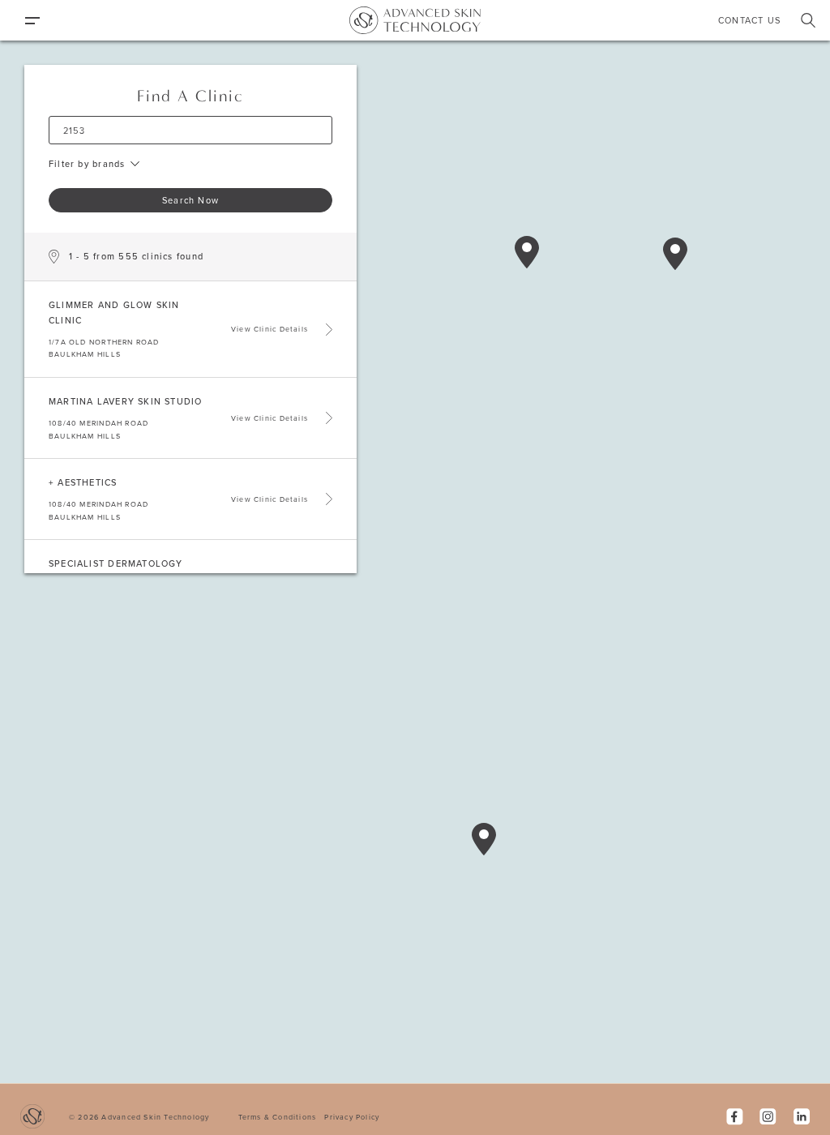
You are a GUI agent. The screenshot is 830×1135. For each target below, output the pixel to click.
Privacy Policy (351, 1116)
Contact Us (749, 20)
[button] (484, 839)
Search (808, 20)
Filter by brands (87, 163)
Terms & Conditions (277, 1116)
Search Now (190, 200)
